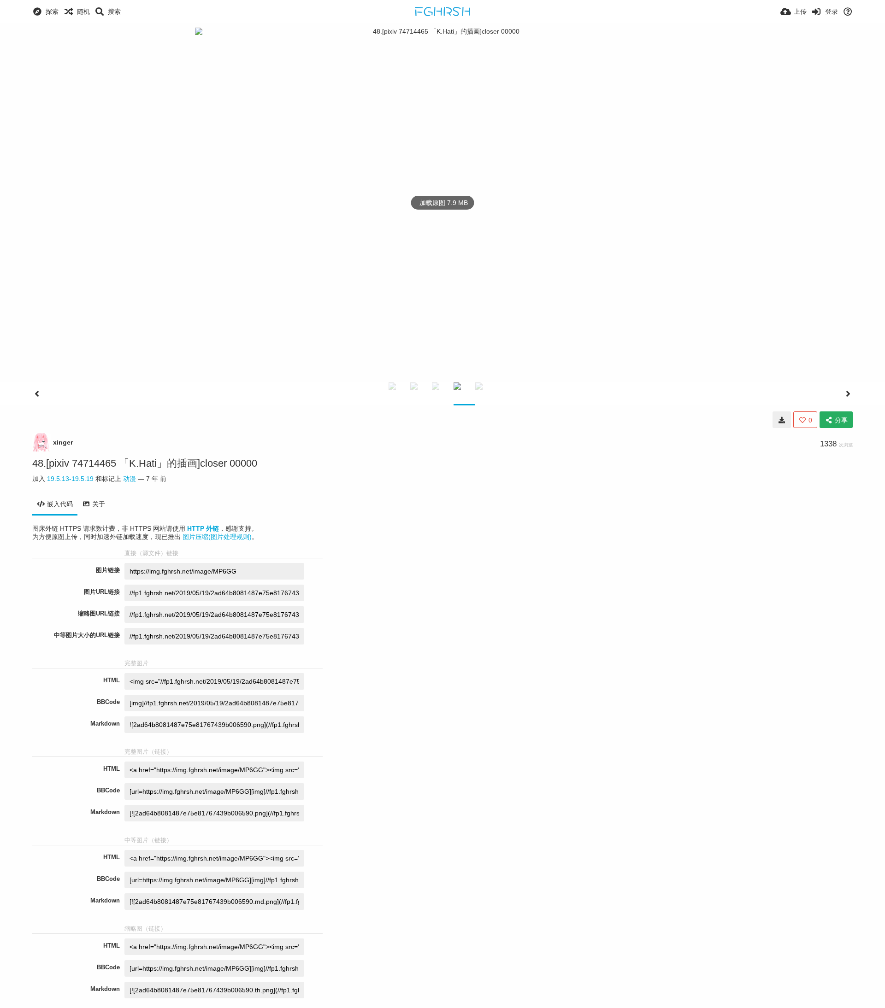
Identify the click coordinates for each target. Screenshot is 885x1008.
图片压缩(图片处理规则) (217, 536)
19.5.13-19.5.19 (70, 478)
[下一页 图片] (848, 394)
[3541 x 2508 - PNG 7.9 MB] (782, 419)
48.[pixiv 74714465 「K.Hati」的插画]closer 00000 (144, 463)
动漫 (129, 478)
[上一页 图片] (37, 394)
